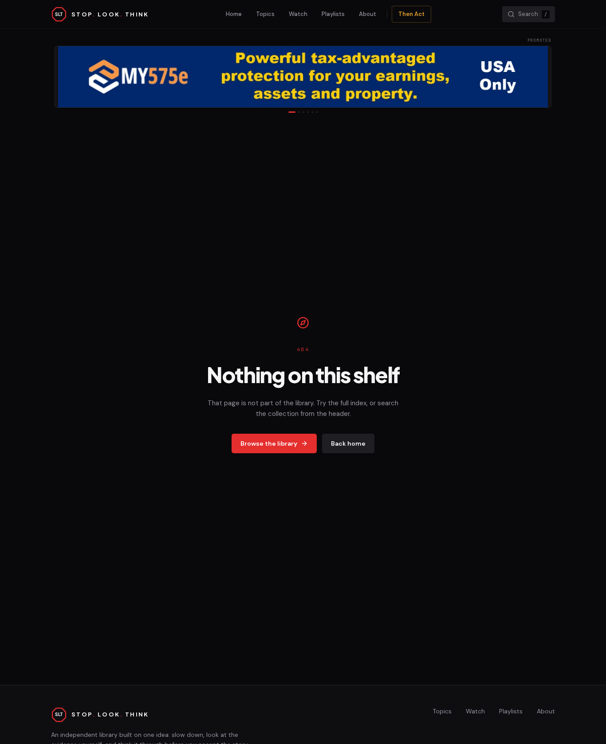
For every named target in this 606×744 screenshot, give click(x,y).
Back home (348, 443)
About (367, 14)
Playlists (333, 14)
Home (234, 14)
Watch (298, 14)
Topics (265, 14)
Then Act (411, 14)
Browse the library (268, 443)
